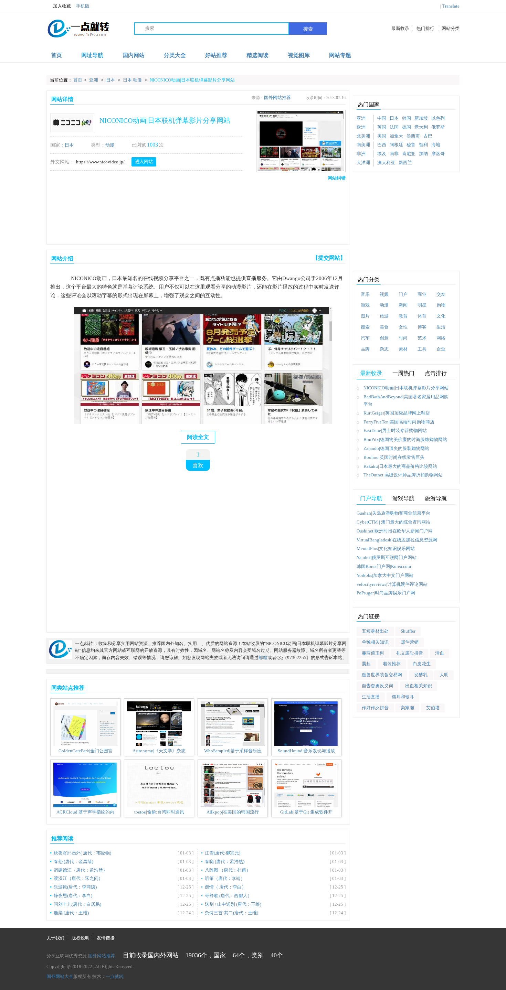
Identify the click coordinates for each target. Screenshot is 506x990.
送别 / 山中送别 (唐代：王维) (233, 904)
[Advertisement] (196, 211)
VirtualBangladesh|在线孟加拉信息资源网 (397, 539)
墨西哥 (413, 136)
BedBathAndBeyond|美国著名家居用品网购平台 (406, 400)
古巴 (427, 136)
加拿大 (396, 136)
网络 (440, 338)
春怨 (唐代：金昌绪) (73, 861)
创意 (384, 338)
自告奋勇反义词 (377, 685)
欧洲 (361, 127)
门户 (403, 294)
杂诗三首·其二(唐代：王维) (231, 912)
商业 (422, 294)
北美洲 (363, 136)
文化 (440, 316)
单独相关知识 (375, 642)
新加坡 (421, 118)
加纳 (423, 153)
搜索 (308, 29)
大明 (444, 674)
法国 (394, 127)
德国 (406, 127)
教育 (403, 316)
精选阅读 (257, 55)
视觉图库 (299, 55)
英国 (381, 127)
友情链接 (106, 937)
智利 (423, 144)
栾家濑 (407, 707)
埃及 (381, 153)
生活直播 (371, 696)
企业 (440, 349)
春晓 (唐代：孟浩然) (224, 861)
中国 (381, 118)
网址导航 (92, 55)
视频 (384, 294)
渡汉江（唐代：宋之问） (78, 878)
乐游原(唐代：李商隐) (75, 887)
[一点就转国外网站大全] (79, 28)
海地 (435, 144)
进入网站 (144, 161)
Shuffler (408, 631)
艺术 (422, 338)
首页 (56, 55)
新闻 (403, 305)
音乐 (365, 294)
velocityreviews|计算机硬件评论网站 (392, 584)
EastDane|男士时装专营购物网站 (395, 430)
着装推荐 (392, 663)
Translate (451, 6)
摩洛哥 (438, 153)
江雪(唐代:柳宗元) (222, 853)
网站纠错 (337, 178)
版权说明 (80, 937)
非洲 (361, 153)
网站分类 (451, 28)
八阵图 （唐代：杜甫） (228, 870)
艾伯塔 (433, 707)
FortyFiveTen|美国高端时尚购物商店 (398, 421)
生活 (440, 327)
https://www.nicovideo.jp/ (100, 161)
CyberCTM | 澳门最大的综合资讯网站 (393, 522)
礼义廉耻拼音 (409, 653)
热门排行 (425, 28)
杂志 (384, 349)
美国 (381, 136)
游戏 (365, 305)
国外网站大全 (59, 976)
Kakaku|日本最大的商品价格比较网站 (400, 466)
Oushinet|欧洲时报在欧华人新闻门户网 (395, 531)
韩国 (406, 118)
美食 (384, 327)
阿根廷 (396, 144)
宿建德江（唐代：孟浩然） (80, 870)
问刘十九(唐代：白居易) (77, 904)
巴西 (381, 144)
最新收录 (400, 28)
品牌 (365, 349)
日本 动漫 (133, 80)
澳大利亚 (386, 162)
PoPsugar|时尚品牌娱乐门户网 (386, 592)
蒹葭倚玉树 (373, 653)
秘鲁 (411, 144)
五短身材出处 (375, 631)
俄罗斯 (438, 127)
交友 (440, 294)
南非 (394, 153)
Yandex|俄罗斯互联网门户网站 (387, 557)
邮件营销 (410, 642)
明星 (422, 305)
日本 (111, 80)
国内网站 (134, 55)
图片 (365, 316)
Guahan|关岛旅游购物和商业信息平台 (393, 513)
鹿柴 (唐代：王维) (71, 912)
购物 (440, 305)
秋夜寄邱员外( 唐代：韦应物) (82, 853)
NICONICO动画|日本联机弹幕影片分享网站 (192, 80)
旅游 (384, 316)
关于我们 (55, 937)
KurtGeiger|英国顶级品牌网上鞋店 (396, 413)
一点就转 (115, 976)
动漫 (109, 145)
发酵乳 (421, 674)
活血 (439, 653)
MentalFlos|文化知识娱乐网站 (386, 548)
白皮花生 (422, 663)
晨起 (366, 663)
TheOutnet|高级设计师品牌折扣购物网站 (403, 474)
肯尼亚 (408, 153)
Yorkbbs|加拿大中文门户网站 (385, 575)
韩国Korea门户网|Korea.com (384, 566)
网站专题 (340, 55)
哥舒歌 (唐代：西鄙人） (228, 895)
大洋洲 (363, 162)
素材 (403, 349)
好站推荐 (216, 55)
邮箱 (263, 657)
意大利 (421, 127)
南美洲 (363, 144)
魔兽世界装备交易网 (382, 674)
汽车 (365, 338)
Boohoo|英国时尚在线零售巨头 (393, 457)
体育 (422, 316)
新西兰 (405, 162)
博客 (422, 327)
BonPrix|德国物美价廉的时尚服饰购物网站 (405, 439)
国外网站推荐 (277, 97)
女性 (403, 327)
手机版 (82, 6)
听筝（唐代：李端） (225, 878)
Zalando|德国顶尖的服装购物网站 (396, 448)
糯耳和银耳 (403, 696)
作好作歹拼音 (375, 707)
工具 (422, 349)
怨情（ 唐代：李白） (225, 887)
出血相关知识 (418, 685)
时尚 (403, 338)
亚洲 (94, 80)
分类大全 (175, 55)
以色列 (438, 118)
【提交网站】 (329, 258)
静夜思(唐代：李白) (73, 895)
